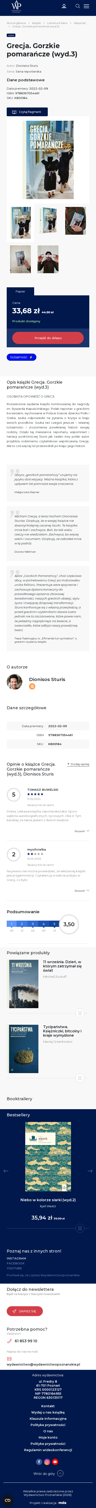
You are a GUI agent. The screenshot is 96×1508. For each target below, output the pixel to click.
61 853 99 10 (25, 1341)
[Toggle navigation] (77, 5)
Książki (36, 23)
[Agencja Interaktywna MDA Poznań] (62, 1503)
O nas (48, 1431)
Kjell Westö (48, 1206)
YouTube (14, 1268)
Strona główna (16, 23)
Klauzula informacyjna (48, 1419)
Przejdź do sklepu (48, 338)
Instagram (16, 1258)
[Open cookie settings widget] (7, 1500)
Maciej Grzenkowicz (57, 1041)
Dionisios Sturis (27, 65)
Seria (11, 35)
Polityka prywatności (48, 1425)
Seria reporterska (28, 71)
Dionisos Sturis (47, 679)
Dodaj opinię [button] (80, 764)
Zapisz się (27, 1311)
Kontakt (48, 1406)
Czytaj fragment (30, 112)
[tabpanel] (48, 1175)
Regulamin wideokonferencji (48, 1450)
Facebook (16, 1263)
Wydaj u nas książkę (48, 1412)
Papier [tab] (20, 291)
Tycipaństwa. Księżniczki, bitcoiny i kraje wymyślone (62, 1031)
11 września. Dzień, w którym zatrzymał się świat (62, 966)
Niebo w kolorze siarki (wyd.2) (48, 1200)
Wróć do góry (44, 1474)
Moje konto (48, 1437)
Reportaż (80, 23)
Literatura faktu (57, 23)
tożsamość (21, 357)
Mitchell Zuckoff (54, 976)
